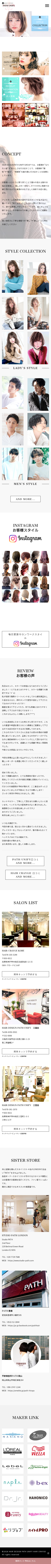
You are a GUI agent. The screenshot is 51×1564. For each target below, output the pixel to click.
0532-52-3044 (13, 1322)
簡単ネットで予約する (25, 974)
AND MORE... (25, 499)
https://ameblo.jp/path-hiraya (21, 1390)
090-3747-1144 (13, 1387)
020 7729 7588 (13, 1257)
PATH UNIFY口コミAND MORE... (25, 861)
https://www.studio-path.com (21, 1260)
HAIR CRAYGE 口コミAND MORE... (25, 875)
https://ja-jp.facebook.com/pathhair (24, 1325)
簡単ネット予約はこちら (25, 1561)
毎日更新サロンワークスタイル (25, 636)
